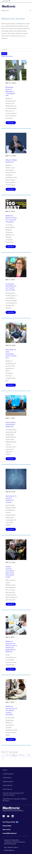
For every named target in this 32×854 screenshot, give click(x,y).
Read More (11, 123)
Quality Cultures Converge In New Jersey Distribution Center (10, 571)
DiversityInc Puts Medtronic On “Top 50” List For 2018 (11, 287)
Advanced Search (7, 56)
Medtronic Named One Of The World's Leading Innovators (11, 710)
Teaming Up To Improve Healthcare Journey (11, 499)
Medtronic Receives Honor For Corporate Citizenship (11, 218)
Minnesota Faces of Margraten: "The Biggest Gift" (10, 91)
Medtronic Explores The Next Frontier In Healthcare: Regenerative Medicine (11, 646)
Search (4, 53)
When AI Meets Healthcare (11, 161)
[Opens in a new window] (4, 816)
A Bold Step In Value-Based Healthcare (11, 424)
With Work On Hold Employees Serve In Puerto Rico (11, 353)
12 (29, 755)
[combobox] (5, 1)
